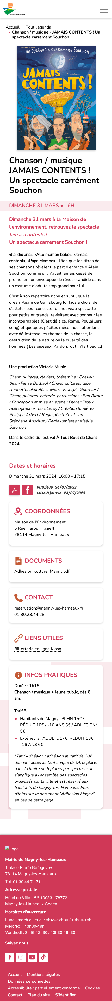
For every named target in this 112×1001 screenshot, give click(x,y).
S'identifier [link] (65, 995)
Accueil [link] (13, 27)
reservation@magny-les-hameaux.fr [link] (48, 608)
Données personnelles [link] (29, 981)
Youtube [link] (32, 957)
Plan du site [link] (39, 995)
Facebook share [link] (27, 490)
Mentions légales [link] (43, 974)
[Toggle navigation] (104, 9)
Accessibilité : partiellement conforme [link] (44, 988)
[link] (14, 9)
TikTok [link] (43, 957)
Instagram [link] (21, 957)
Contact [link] (15, 995)
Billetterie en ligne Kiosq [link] (37, 649)
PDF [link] (14, 490)
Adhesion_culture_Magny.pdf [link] (41, 571)
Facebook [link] (9, 957)
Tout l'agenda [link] (38, 27)
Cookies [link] (92, 988)
